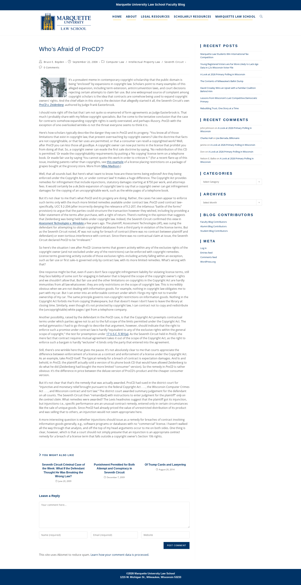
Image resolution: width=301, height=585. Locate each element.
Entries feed (206, 252)
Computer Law (115, 62)
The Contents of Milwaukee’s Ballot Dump (221, 81)
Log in (203, 248)
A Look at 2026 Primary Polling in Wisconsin (222, 74)
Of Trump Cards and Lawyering (165, 464)
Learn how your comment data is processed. (120, 555)
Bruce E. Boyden (54, 62)
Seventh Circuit (174, 62)
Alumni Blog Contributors (213, 226)
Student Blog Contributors (214, 230)
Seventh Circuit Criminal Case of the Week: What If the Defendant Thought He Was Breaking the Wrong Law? (63, 470)
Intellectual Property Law (144, 62)
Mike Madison (110, 166)
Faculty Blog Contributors (213, 221)
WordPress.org (208, 261)
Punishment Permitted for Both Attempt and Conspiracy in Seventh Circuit (114, 468)
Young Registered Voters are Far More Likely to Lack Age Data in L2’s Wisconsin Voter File (229, 66)
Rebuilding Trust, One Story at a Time (219, 108)
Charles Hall (206, 138)
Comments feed (208, 257)
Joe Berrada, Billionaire (227, 138)
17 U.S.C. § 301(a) (117, 334)
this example (115, 162)
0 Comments (51, 67)
